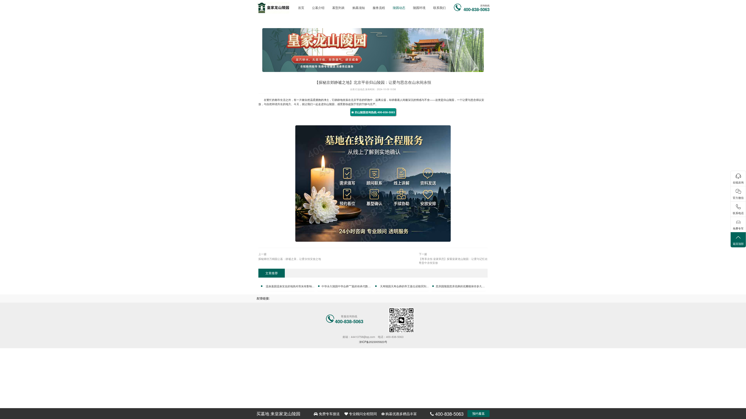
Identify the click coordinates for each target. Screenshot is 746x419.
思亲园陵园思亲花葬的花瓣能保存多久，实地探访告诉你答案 (460, 286)
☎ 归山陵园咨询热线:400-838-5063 (373, 112)
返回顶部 (738, 244)
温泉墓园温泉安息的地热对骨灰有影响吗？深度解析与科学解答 (289, 286)
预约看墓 (478, 413)
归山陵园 (448, 100)
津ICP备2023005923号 (373, 342)
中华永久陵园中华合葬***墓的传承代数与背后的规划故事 (346, 286)
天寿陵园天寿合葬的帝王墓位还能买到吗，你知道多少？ (403, 286)
